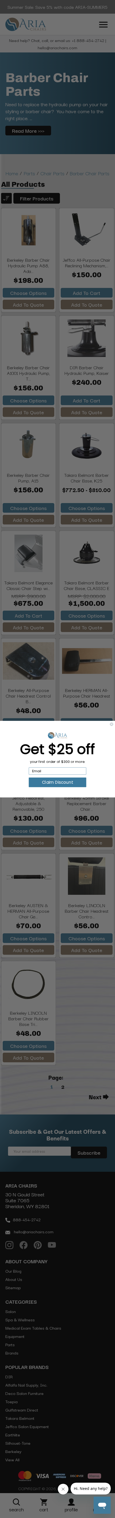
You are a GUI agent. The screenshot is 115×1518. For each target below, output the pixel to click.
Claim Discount (57, 782)
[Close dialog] (111, 724)
